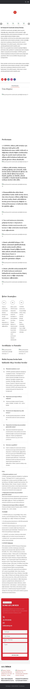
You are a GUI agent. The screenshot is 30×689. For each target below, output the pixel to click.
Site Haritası (21, 686)
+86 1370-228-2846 (7, 620)
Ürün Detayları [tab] (15, 85)
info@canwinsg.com (7, 625)
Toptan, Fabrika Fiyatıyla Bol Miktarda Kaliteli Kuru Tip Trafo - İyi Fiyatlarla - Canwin (7, 679)
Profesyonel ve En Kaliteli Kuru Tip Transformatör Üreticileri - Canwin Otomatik (21, 679)
